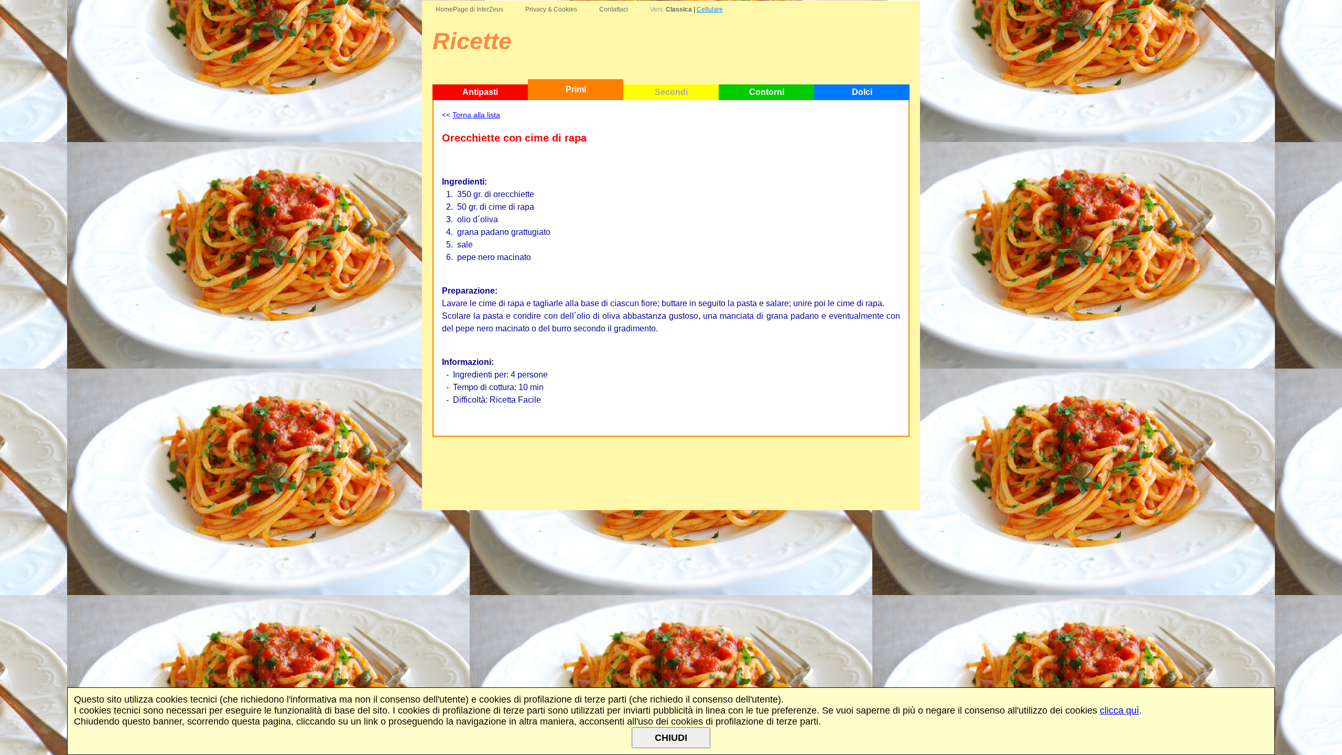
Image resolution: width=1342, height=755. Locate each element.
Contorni (766, 92)
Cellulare (710, 9)
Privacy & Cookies (551, 9)
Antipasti (480, 92)
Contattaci (613, 9)
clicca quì (1119, 710)
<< (471, 115)
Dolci (862, 92)
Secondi (671, 92)
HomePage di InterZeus (469, 9)
